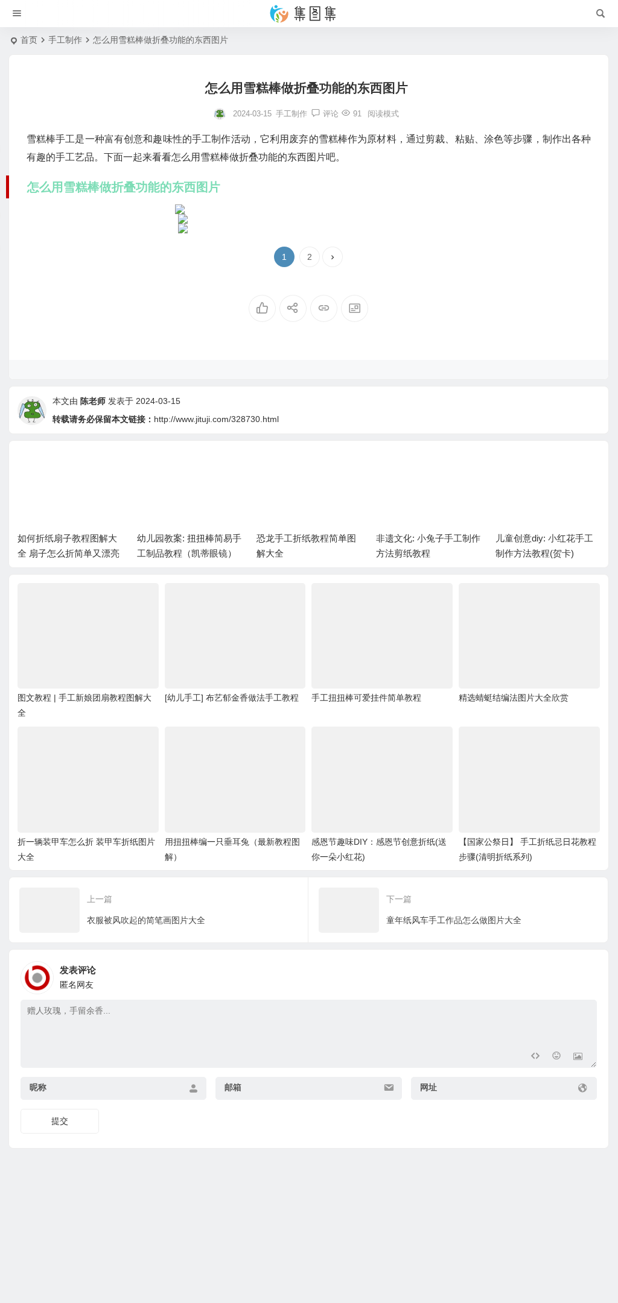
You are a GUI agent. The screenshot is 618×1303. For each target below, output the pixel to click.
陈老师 (93, 401)
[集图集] (309, 14)
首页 (29, 40)
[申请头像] (585, 974)
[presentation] (530, 468)
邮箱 (233, 1087)
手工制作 (65, 40)
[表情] (556, 1057)
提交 (59, 1121)
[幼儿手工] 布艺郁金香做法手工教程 (232, 697)
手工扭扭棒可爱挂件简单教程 (366, 697)
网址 (428, 1087)
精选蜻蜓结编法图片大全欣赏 (514, 697)
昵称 (38, 1087)
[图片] (578, 1057)
